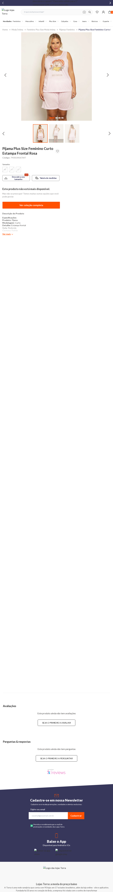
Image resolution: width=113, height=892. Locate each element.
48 (5, 169)
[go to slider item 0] (40, 133)
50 (11, 169)
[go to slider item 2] (72, 133)
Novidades (7, 21)
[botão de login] (103, 12)
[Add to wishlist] (57, 151)
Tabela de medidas (48, 178)
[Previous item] (3, 3)
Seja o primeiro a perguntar (56, 758)
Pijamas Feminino (67, 29)
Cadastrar (76, 815)
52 (18, 169)
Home (5, 29)
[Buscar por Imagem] (84, 12)
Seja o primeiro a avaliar (56, 722)
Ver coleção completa (31, 205)
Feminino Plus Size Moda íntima (41, 29)
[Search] (90, 12)
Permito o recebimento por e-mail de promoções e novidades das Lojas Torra (48, 825)
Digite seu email (37, 809)
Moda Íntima (17, 29)
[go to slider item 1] (56, 133)
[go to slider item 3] (62, 117)
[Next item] (110, 3)
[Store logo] (10, 12)
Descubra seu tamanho (18, 178)
